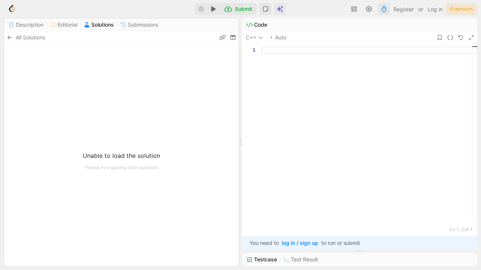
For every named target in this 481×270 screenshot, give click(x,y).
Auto (280, 37)
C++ (251, 37)
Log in (435, 9)
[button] (266, 9)
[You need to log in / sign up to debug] (201, 9)
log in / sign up (300, 243)
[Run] (213, 9)
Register (403, 9)
